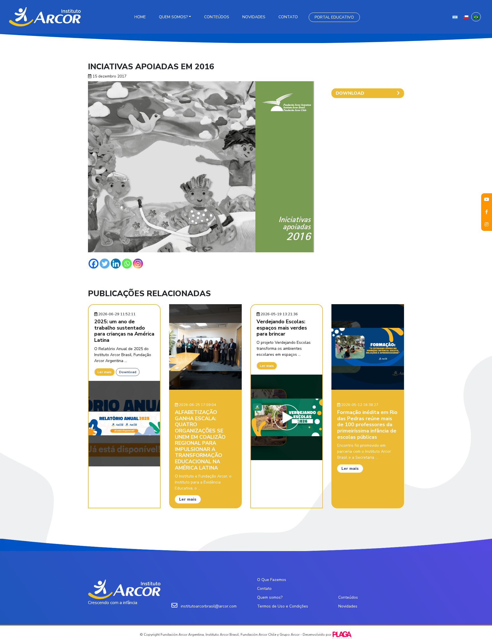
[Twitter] (105, 264)
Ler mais (104, 372)
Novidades (253, 17)
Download (127, 372)
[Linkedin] (116, 264)
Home (140, 17)
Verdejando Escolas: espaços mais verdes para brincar (282, 327)
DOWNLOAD (350, 93)
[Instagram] (138, 264)
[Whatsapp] (127, 264)
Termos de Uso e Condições (282, 606)
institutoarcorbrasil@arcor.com (209, 606)
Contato (288, 17)
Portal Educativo (334, 17)
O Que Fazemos (271, 579)
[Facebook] (94, 264)
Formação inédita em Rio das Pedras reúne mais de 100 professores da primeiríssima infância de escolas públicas (367, 424)
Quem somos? (173, 17)
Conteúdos (216, 17)
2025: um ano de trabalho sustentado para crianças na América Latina (124, 331)
